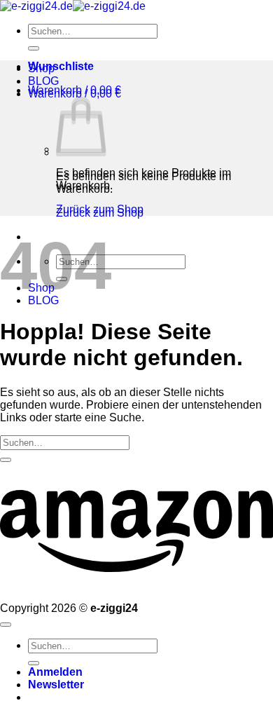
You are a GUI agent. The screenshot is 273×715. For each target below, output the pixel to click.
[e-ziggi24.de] (73, 6)
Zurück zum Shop (100, 209)
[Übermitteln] (33, 48)
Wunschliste (61, 66)
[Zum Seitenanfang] (5, 624)
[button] (74, 90)
